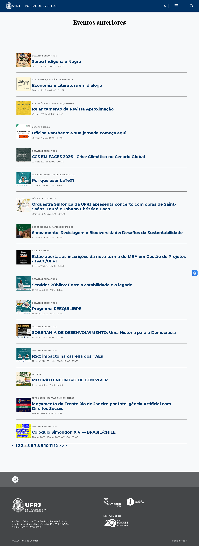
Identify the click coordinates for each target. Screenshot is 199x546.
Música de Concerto (44, 198)
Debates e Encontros (44, 56)
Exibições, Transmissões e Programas (53, 175)
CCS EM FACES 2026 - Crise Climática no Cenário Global (88, 156)
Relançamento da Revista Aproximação (73, 109)
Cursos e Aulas (41, 127)
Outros (36, 374)
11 (51, 445)
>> (64, 445)
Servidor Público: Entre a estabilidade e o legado (82, 285)
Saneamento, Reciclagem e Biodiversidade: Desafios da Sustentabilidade (107, 232)
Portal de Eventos (29, 540)
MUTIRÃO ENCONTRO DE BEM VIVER (70, 380)
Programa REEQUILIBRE (56, 308)
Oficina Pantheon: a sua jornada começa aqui (79, 133)
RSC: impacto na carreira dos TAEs (67, 356)
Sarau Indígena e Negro (56, 61)
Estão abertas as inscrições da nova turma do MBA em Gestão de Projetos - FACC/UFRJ (109, 259)
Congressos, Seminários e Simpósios (52, 79)
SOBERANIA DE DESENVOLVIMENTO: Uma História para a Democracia (104, 332)
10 (46, 445)
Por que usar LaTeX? (53, 180)
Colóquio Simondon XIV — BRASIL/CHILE (74, 432)
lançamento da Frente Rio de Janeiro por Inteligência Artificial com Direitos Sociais (101, 406)
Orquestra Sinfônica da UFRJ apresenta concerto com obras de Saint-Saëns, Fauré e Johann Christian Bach (104, 206)
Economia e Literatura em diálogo (67, 85)
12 (56, 445)
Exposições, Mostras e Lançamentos (53, 103)
